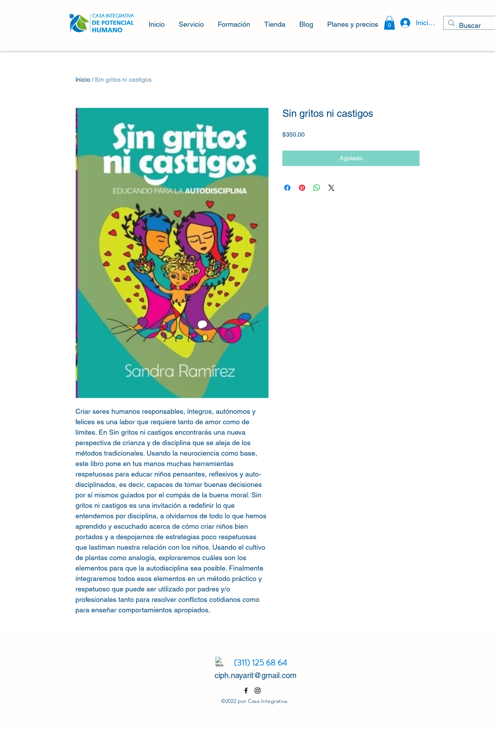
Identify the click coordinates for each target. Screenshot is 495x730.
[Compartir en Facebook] (287, 187)
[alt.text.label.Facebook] (246, 690)
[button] (191, 20)
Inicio (82, 79)
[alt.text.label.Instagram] (257, 690)
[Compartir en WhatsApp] (316, 187)
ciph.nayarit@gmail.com (256, 675)
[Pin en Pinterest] (302, 187)
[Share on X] (331, 187)
